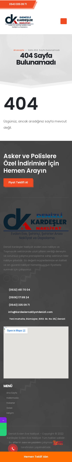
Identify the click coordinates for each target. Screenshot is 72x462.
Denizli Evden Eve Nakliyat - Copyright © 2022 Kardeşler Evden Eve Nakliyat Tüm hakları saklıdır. (36, 440)
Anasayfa (18, 50)
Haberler (10, 403)
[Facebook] (45, 4)
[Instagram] (64, 4)
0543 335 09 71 (18, 4)
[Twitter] (55, 4)
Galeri (9, 408)
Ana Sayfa (11, 393)
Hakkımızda (12, 398)
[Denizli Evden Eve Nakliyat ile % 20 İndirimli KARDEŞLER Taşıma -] (19, 21)
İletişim (10, 413)
